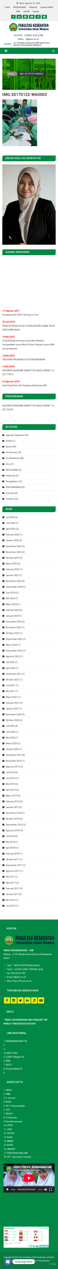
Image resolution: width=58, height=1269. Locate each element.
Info (8, 464)
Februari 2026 (12, 534)
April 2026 (10, 529)
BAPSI (10, 1145)
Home (7, 7)
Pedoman (33, 7)
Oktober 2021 (12, 679)
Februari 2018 (12, 853)
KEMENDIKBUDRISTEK (16, 1041)
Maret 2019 (11, 795)
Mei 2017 (10, 877)
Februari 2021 (12, 703)
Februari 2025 (12, 569)
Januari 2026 (12, 540)
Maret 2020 (11, 743)
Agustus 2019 (13, 766)
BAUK (9, 1137)
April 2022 (10, 668)
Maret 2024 (11, 604)
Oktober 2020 (12, 720)
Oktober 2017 (12, 859)
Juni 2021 (10, 685)
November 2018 (13, 813)
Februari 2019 (12, 801)
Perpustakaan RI (14, 1069)
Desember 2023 (13, 621)
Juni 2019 (10, 778)
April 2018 (10, 848)
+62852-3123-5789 (33, 35)
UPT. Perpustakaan (15, 1106)
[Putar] (7, 1189)
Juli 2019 (10, 772)
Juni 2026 (10, 523)
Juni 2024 (10, 592)
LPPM (10, 1125)
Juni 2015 (10, 906)
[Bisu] (45, 1189)
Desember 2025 (13, 546)
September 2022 (14, 650)
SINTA (9, 1064)
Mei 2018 (10, 842)
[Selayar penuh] (50, 1189)
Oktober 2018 (12, 819)
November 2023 (13, 627)
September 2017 (14, 865)
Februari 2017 (12, 888)
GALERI (26, 11)
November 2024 (13, 581)
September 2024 (14, 587)
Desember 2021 (13, 674)
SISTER (10, 1133)
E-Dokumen (11, 1117)
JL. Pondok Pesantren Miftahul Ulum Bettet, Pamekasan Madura (32, 44)
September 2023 (14, 639)
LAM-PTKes (11, 1053)
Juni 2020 (10, 732)
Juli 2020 (10, 726)
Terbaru (10, 499)
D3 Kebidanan (12, 458)
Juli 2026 (10, 517)
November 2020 (13, 714)
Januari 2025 (12, 575)
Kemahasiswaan (14, 1121)
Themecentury (43, 1261)
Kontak (36, 11)
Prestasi (10, 493)
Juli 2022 (10, 662)
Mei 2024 (10, 598)
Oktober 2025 (12, 558)
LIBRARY (11, 1149)
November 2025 (13, 552)
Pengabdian (11, 481)
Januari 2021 (12, 708)
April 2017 (10, 882)
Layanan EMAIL (46, 7)
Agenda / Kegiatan (15, 435)
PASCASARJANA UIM (17, 1153)
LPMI (9, 1129)
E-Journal (10, 1098)
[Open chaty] (7, 1261)
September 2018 (14, 824)
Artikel (9, 441)
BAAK (8, 1102)
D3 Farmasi (11, 452)
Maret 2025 (11, 563)
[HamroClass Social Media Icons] (7, 1000)
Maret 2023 (11, 645)
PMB (18, 11)
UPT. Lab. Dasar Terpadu (19, 1157)
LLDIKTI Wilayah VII (15, 1057)
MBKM (10, 1141)
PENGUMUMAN (19, 7)
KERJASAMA (12, 470)
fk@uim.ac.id (32, 39)
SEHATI (9, 1113)
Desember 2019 (13, 755)
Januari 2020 (12, 749)
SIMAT (9, 1090)
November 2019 (13, 761)
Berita (9, 446)
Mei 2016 (10, 900)
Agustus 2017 (13, 871)
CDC (8, 1110)
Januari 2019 (12, 807)
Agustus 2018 (13, 830)
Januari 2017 (12, 894)
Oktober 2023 (12, 633)
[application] (29, 1178)
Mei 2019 (10, 784)
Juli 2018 (10, 836)
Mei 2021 (10, 691)
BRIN (8, 1061)
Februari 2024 (12, 610)
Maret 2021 (11, 697)
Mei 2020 (10, 737)
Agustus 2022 (13, 656)
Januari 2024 (12, 616)
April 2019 (10, 790)
